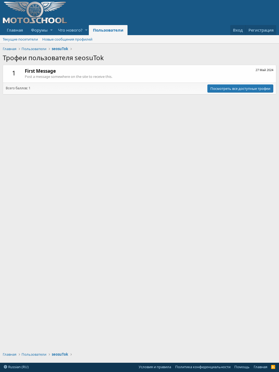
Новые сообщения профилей (67, 39)
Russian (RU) (18, 366)
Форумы (39, 30)
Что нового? (70, 30)
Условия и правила (155, 366)
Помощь (242, 366)
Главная (15, 30)
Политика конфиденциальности (203, 366)
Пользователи (108, 30)
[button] (51, 30)
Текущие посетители (20, 39)
